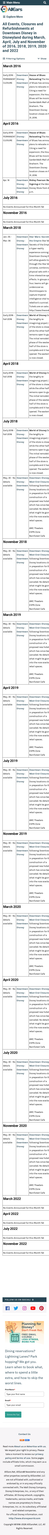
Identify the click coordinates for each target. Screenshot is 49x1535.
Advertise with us (36, 1446)
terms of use (23, 1458)
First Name (10, 1389)
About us (19, 1446)
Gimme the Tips (13, 1414)
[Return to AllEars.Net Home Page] (19, 12)
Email (8, 1400)
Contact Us (24, 1434)
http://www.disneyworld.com (24, 1518)
